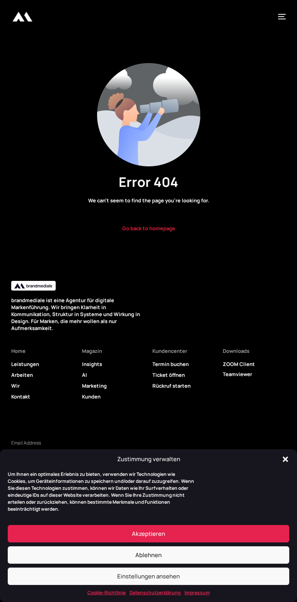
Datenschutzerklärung (155, 592)
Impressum (197, 592)
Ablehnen (148, 555)
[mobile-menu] (280, 16)
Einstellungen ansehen (148, 576)
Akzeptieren (148, 534)
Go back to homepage (148, 228)
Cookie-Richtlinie (106, 592)
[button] (285, 459)
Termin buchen (170, 364)
